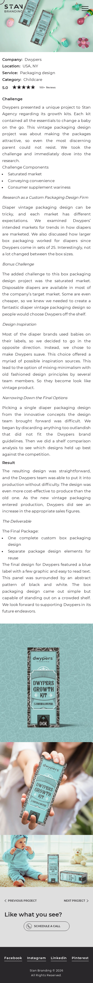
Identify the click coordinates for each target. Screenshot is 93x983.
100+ (48, 87)
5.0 (5, 87)
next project (74, 900)
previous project (22, 900)
